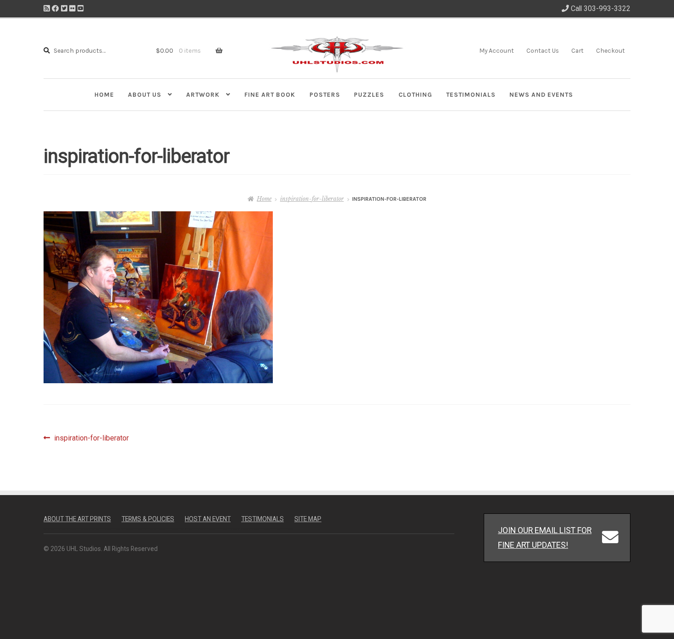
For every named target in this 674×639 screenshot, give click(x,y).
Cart (577, 50)
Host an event (208, 519)
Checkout (610, 50)
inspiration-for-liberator (312, 198)
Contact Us (542, 50)
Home (104, 94)
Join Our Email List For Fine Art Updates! (544, 537)
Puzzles (369, 94)
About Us (144, 94)
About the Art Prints (77, 519)
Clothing (415, 94)
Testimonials (471, 94)
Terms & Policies (148, 519)
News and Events (541, 94)
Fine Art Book (269, 94)
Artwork (203, 94)
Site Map (307, 519)
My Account (496, 50)
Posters (324, 94)
